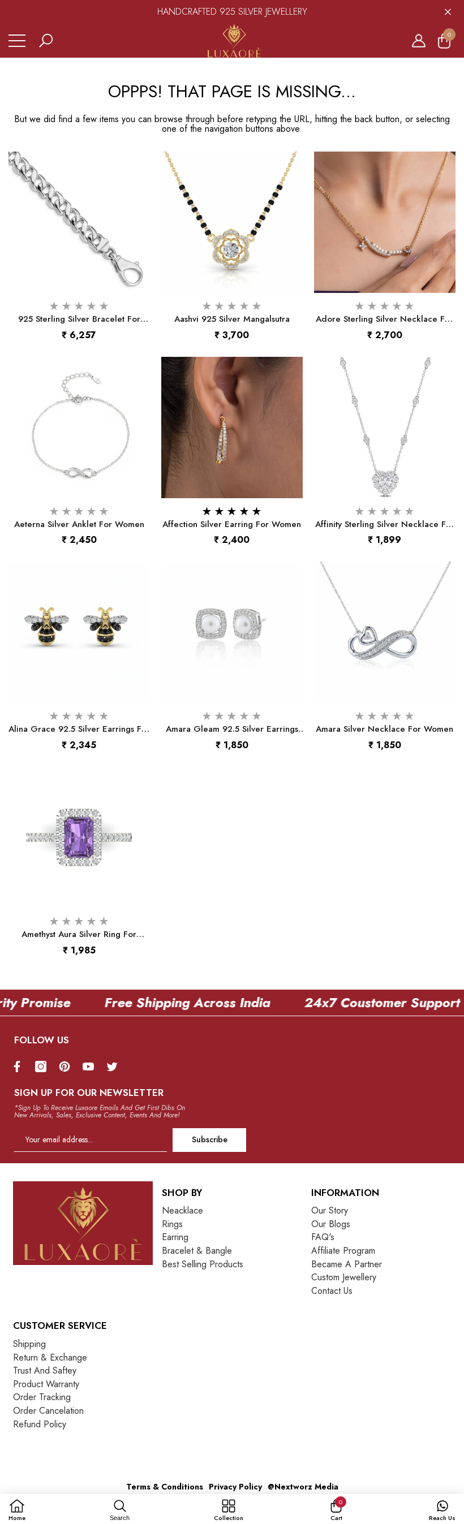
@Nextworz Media (303, 1486)
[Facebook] (19, 1066)
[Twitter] (114, 1066)
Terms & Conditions (164, 1486)
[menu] (16, 40)
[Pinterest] (67, 1066)
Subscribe (209, 1139)
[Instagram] (43, 1066)
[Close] (448, 11)
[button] (45, 40)
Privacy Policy (235, 1486)
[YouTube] (91, 1066)
